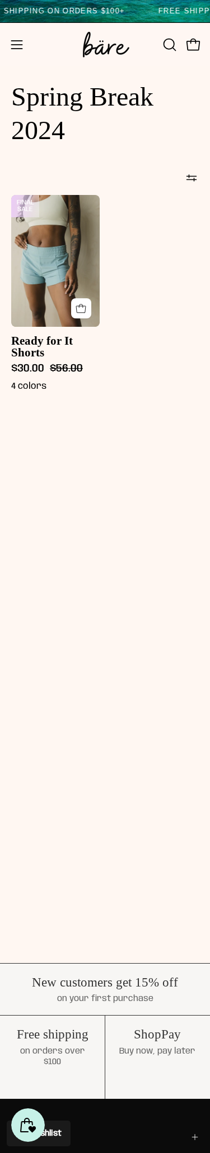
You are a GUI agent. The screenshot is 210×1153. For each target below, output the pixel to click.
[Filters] (191, 178)
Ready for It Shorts (42, 347)
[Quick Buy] (81, 308)
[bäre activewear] (105, 44)
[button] (168, 45)
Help (21, 1136)
